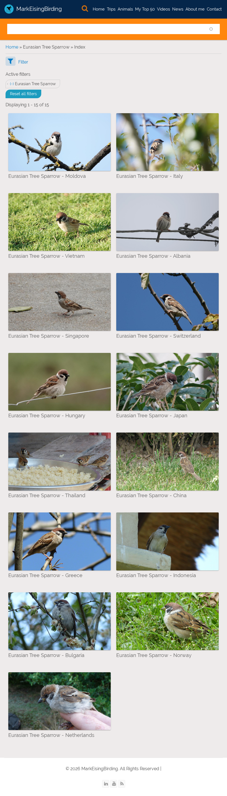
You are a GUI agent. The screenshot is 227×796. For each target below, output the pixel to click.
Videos (163, 9)
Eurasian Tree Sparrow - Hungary (46, 415)
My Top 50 (145, 9)
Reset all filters (23, 94)
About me (195, 9)
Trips (111, 9)
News (177, 9)
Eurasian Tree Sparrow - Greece (45, 575)
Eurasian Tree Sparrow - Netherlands (51, 735)
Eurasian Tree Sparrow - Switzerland (158, 336)
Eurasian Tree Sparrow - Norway (154, 655)
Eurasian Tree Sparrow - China (151, 495)
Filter (23, 62)
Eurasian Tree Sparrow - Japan (151, 415)
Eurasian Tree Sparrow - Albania (153, 256)
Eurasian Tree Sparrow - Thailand (46, 495)
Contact (214, 9)
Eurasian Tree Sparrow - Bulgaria (46, 655)
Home (99, 9)
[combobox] (113, 29)
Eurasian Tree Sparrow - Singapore (48, 336)
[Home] (9, 9)
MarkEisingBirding (39, 9)
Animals (125, 9)
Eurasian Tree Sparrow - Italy (149, 176)
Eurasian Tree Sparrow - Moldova (47, 176)
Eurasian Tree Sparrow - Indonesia (156, 575)
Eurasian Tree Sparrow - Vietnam (46, 256)
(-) (12, 84)
